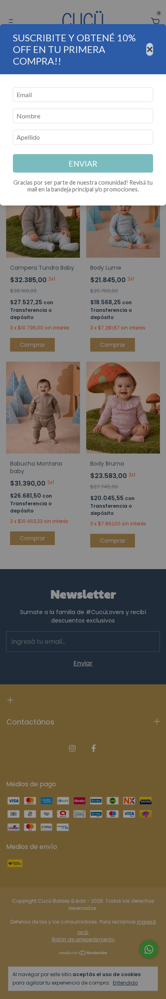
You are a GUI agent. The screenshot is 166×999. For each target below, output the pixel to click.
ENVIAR (83, 163)
